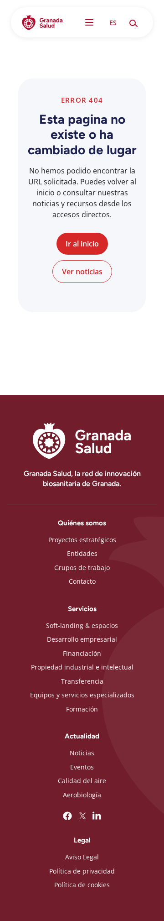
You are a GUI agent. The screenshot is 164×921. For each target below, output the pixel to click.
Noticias (82, 752)
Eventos (82, 767)
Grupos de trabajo (82, 567)
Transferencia (82, 681)
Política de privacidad (82, 871)
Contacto (82, 581)
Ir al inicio (82, 244)
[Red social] (67, 816)
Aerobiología (82, 794)
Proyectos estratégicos (82, 539)
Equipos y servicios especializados (82, 695)
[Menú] (89, 22)
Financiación (82, 653)
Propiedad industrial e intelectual (82, 667)
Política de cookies (82, 884)
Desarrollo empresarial (82, 639)
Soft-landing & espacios (82, 625)
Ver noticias (82, 272)
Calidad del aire (82, 780)
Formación (82, 709)
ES (113, 22)
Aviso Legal (82, 857)
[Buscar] (133, 22)
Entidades (82, 553)
